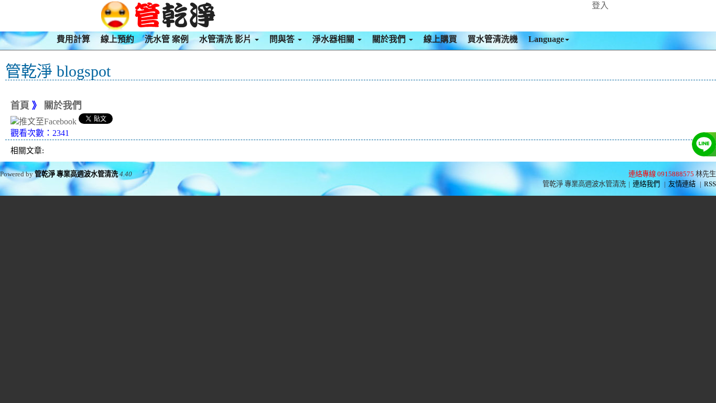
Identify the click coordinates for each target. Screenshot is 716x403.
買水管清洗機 (493, 39)
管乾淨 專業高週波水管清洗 (76, 174)
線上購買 (440, 39)
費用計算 (73, 39)
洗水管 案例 (167, 39)
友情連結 (682, 184)
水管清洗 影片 (226, 39)
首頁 (19, 105)
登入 (600, 5)
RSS (710, 184)
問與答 (283, 39)
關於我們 (390, 39)
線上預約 (117, 39)
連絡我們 (646, 184)
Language (546, 39)
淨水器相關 (334, 39)
